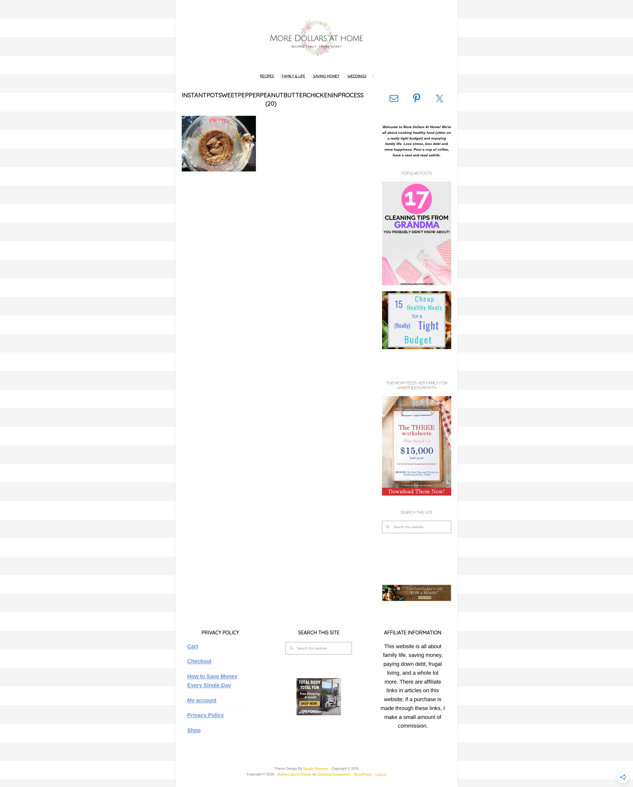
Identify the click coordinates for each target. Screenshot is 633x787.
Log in (380, 774)
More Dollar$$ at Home (316, 37)
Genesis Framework (334, 774)
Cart (192, 646)
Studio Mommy (315, 768)
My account (201, 700)
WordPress (363, 774)
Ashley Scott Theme (294, 774)
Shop (194, 730)
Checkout (199, 661)
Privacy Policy (205, 715)
